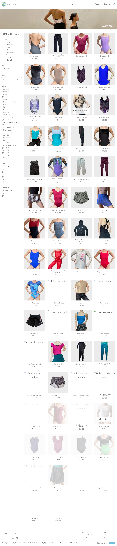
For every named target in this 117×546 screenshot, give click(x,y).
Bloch (5, 94)
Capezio (6, 143)
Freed (5, 104)
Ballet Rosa (7, 92)
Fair (4, 196)
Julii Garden (8, 135)
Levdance (7, 137)
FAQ (83, 532)
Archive (4, 63)
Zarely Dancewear (10, 122)
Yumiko (6, 155)
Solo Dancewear (9, 117)
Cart (103, 537)
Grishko (6, 148)
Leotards (10, 45)
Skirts (9, 47)
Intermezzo (7, 130)
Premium (5, 39)
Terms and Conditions (88, 535)
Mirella (6, 107)
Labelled (9, 60)
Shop (81, 4)
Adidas (6, 89)
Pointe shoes (6, 68)
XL (4, 182)
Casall (5, 97)
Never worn (7, 191)
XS (4, 172)
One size (6, 167)
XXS (4, 169)
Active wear (11, 52)
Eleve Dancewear (9, 145)
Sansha (6, 112)
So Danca (6, 115)
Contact (107, 4)
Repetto (6, 109)
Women (8, 42)
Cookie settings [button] (102, 543)
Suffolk (5, 140)
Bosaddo (6, 125)
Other (5, 158)
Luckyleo (6, 150)
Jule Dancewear (9, 132)
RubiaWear (7, 153)
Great (5, 193)
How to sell (105, 535)
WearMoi (6, 120)
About (97, 4)
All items (5, 37)
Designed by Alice (10, 102)
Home (73, 4)
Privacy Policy (86, 537)
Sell (89, 4)
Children (8, 57)
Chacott (6, 99)
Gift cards (5, 65)
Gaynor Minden (9, 127)
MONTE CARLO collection (11, 34)
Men (7, 55)
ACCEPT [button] (112, 543)
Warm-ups (10, 50)
